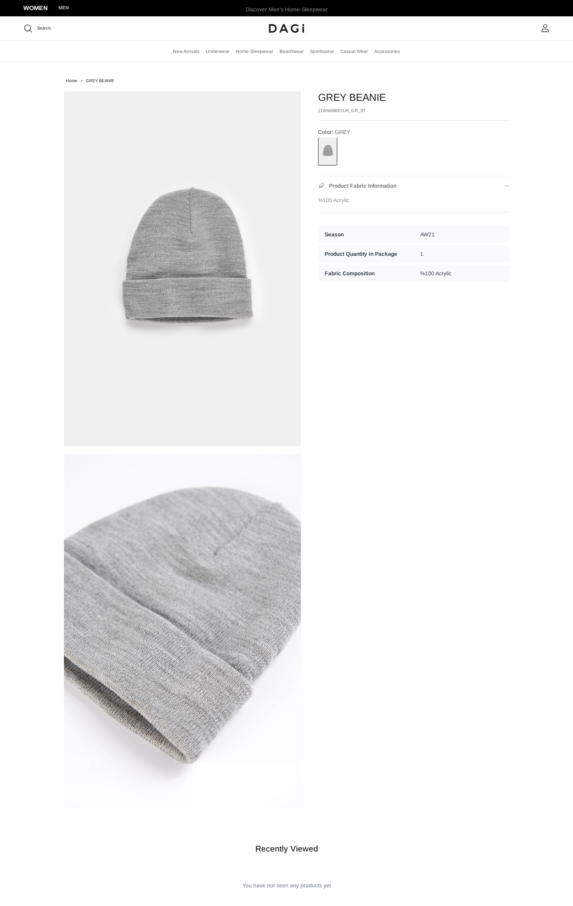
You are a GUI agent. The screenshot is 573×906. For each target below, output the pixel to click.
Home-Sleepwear (254, 51)
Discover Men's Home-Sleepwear (287, 8)
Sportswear (322, 51)
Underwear (218, 51)
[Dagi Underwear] (286, 28)
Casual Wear (354, 51)
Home (71, 80)
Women (35, 8)
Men (63, 8)
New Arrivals (186, 51)
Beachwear (291, 51)
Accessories (387, 51)
